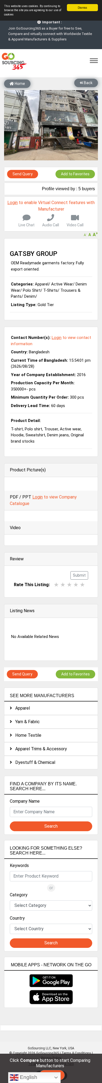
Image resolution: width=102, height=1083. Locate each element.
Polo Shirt (32, 290)
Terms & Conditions (76, 1053)
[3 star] (69, 585)
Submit (79, 575)
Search (51, 826)
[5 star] (82, 585)
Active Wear (62, 284)
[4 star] (76, 585)
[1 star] (56, 585)
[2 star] (63, 585)
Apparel (21, 708)
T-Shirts (50, 290)
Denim (29, 296)
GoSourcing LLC (39, 1048)
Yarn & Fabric (26, 721)
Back (87, 83)
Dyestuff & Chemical (33, 762)
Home (19, 83)
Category (18, 894)
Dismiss (82, 7)
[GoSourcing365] (13, 60)
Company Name (25, 801)
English (27, 1077)
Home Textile (26, 735)
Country (17, 918)
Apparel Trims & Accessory (39, 748)
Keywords (19, 865)
